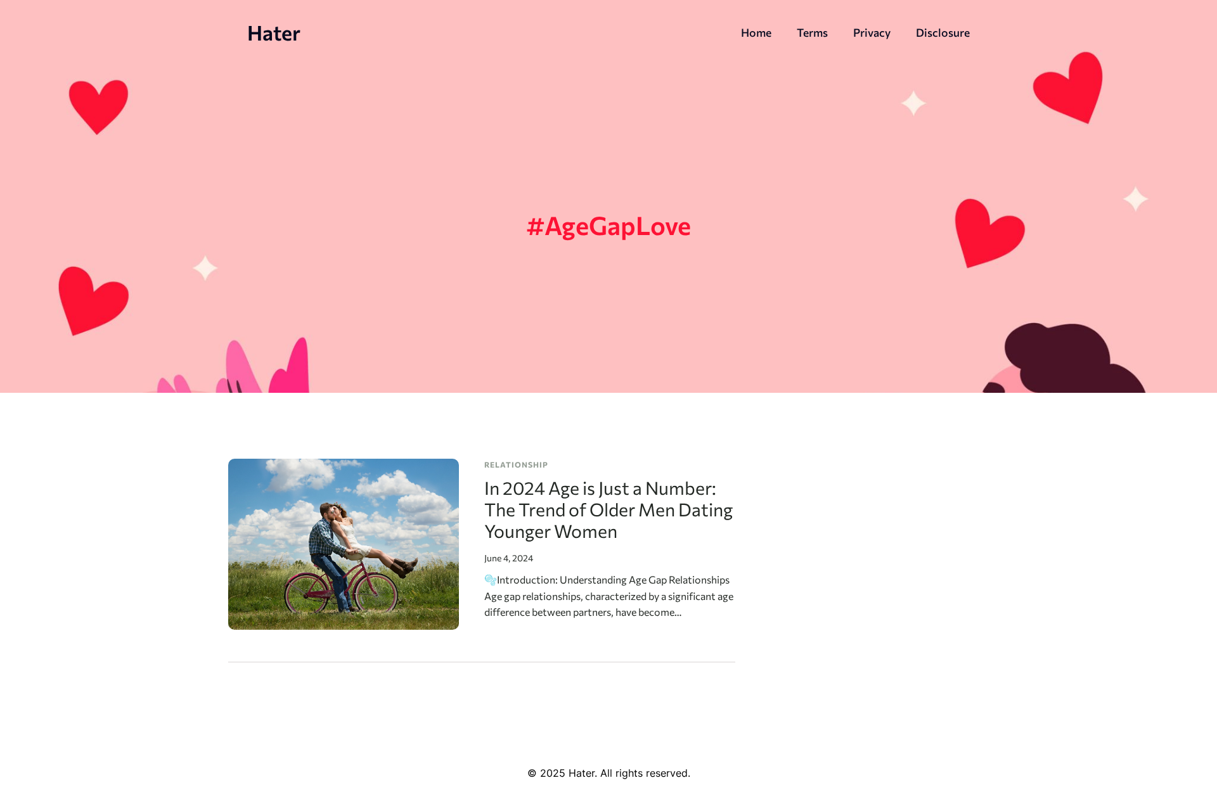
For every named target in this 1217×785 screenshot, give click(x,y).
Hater (273, 32)
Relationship (516, 464)
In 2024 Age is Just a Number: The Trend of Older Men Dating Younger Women (608, 509)
